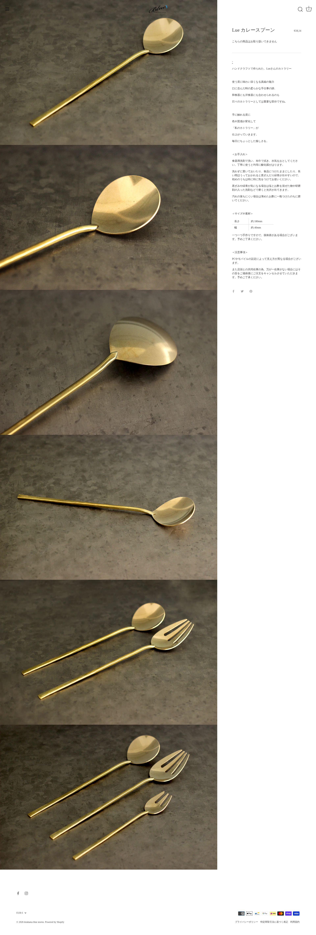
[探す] (300, 9)
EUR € (19, 913)
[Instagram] (26, 893)
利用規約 (295, 922)
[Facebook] (18, 893)
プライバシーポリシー (246, 922)
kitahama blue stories (34, 922)
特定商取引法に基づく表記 (274, 922)
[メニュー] (7, 9)
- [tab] (232, 61)
